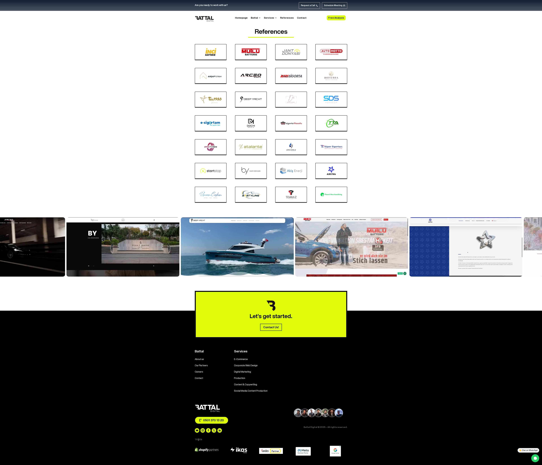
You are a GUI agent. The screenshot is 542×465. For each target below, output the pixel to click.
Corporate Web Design (246, 365)
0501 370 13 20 (213, 420)
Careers (199, 372)
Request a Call (309, 5)
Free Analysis (336, 18)
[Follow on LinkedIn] (219, 430)
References (287, 18)
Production (239, 378)
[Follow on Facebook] (208, 430)
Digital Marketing (242, 372)
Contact (302, 18)
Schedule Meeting (334, 5)
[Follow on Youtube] (197, 430)
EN (200, 439)
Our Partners (201, 365)
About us (199, 359)
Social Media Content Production (250, 391)
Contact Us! (271, 327)
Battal (254, 18)
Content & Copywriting (245, 384)
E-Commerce (241, 359)
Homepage (241, 18)
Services (269, 18)
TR (196, 439)
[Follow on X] (214, 430)
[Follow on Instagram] (202, 430)
